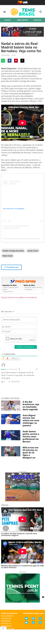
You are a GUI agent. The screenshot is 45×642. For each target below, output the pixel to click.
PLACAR (7, 20)
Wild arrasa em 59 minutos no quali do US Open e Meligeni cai (30, 452)
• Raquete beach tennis (33, 287)
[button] (5, 12)
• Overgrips (28, 289)
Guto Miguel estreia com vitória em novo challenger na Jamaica (31, 420)
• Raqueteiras (7, 291)
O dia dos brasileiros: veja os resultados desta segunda (31, 405)
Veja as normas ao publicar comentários (19, 297)
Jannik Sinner (33, 251)
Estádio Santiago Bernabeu (13, 251)
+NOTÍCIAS (37, 20)
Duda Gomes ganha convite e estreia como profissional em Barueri (31, 436)
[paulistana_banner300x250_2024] (22, 500)
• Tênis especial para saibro (10, 288)
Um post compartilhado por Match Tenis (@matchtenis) (23, 238)
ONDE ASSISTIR (22, 20)
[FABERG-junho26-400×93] (22, 35)
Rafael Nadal (7, 256)
